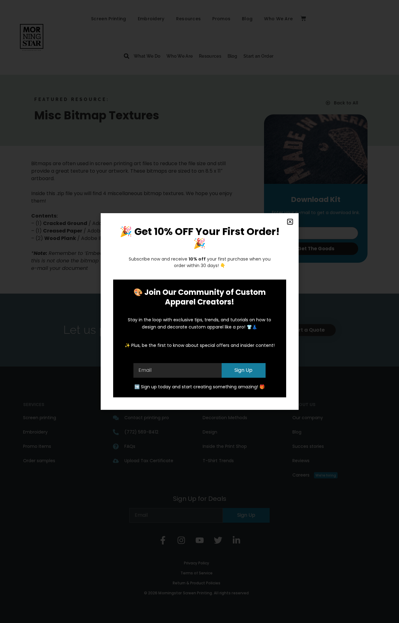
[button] (290, 221)
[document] (199, 311)
